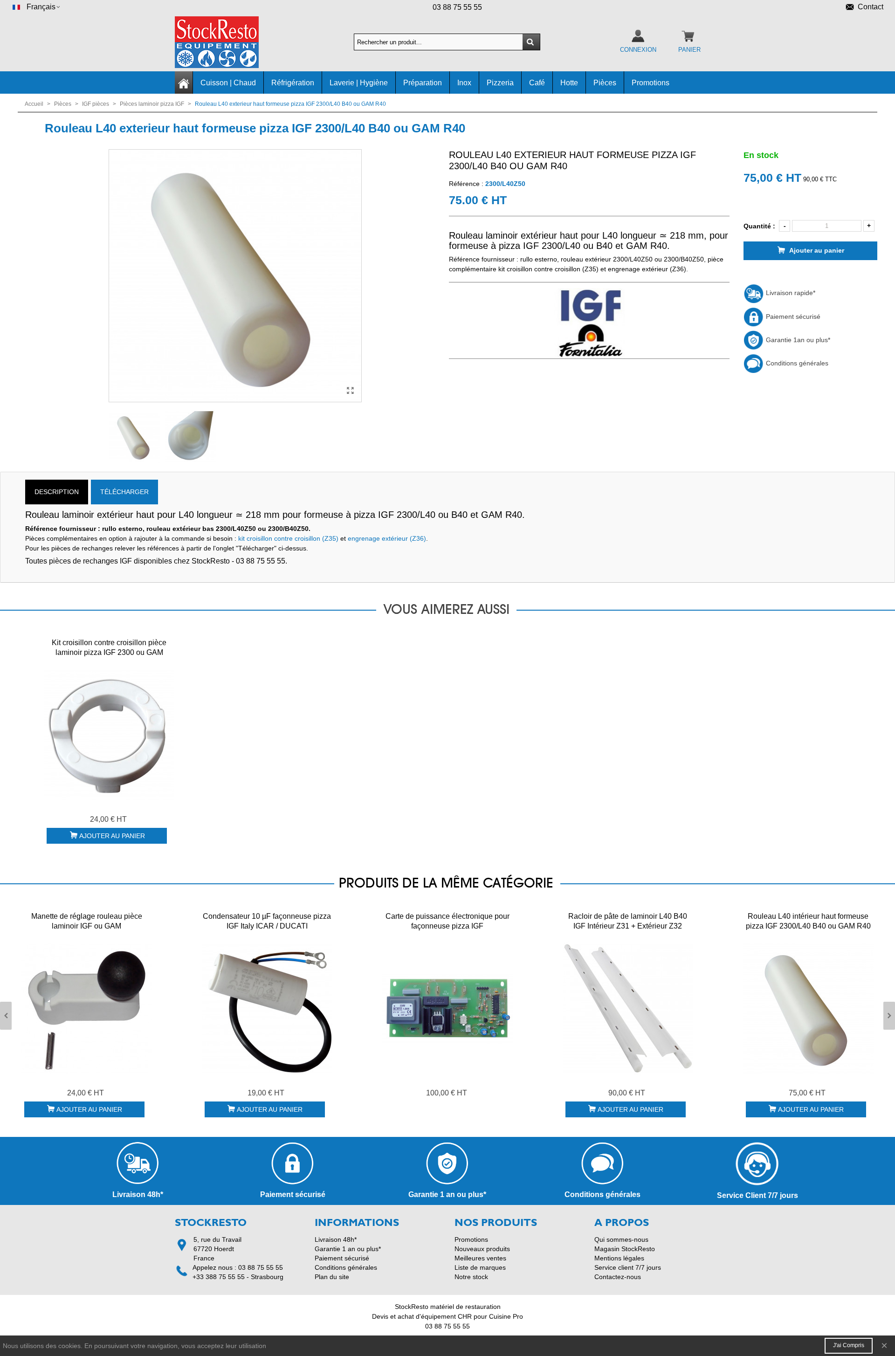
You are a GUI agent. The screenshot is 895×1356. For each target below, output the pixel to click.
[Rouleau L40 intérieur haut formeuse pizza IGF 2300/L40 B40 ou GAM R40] (808, 1008)
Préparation (422, 83)
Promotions (650, 83)
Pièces (604, 83)
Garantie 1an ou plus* (797, 340)
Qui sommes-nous (621, 1239)
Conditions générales (796, 363)
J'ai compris (848, 1345)
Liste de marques (480, 1267)
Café (537, 83)
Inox (464, 83)
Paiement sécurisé (792, 316)
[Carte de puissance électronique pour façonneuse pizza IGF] (447, 1008)
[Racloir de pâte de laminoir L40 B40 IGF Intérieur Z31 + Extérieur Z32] (628, 1008)
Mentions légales (619, 1258)
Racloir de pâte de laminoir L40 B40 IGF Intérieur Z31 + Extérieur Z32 (627, 921)
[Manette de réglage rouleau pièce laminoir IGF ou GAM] (86, 1008)
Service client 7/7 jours (627, 1267)
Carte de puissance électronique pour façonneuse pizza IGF (447, 921)
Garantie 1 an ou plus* (348, 1249)
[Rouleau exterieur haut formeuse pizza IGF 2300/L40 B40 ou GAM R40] (350, 391)
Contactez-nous (617, 1276)
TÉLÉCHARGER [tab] (124, 492)
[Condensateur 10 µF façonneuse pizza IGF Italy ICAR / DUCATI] (267, 1008)
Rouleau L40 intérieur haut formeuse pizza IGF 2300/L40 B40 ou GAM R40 (808, 921)
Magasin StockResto (624, 1249)
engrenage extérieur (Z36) (387, 538)
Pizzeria (500, 83)
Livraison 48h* (336, 1239)
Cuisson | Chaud (228, 83)
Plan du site (332, 1276)
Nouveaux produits (482, 1249)
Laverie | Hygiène (359, 83)
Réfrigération (292, 83)
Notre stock (471, 1276)
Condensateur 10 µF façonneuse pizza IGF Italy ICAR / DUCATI (267, 921)
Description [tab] (56, 492)
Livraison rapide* (789, 292)
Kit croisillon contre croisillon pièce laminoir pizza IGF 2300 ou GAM (109, 647)
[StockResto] (226, 42)
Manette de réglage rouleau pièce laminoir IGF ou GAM (86, 921)
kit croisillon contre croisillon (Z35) (288, 538)
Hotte (569, 83)
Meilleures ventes (480, 1258)
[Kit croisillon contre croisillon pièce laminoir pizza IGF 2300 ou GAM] (109, 734)
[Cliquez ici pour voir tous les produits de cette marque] (589, 323)
